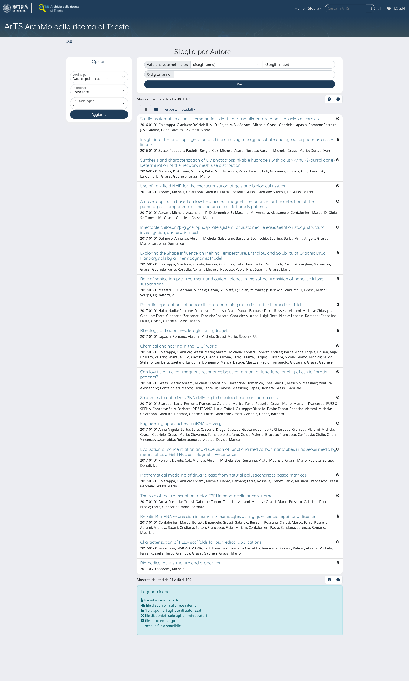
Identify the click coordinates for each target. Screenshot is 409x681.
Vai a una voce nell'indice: (167, 64)
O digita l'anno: (159, 74)
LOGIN (399, 8)
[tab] (145, 109)
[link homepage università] (59, 8)
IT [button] (379, 8)
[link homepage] (17, 8)
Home (300, 8)
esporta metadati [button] (179, 109)
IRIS (69, 41)
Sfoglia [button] (313, 8)
